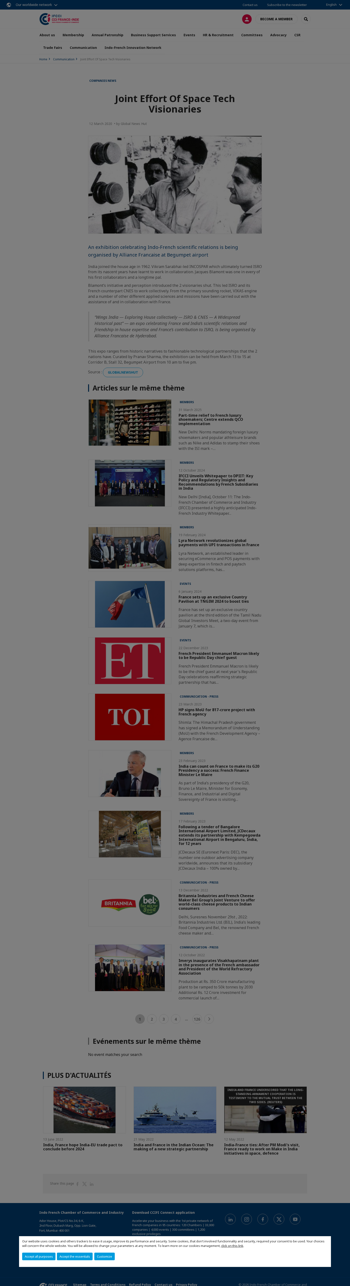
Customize (104, 1256)
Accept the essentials (75, 1256)
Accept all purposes (39, 1256)
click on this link (232, 1246)
